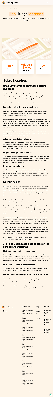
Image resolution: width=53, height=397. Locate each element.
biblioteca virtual (13, 142)
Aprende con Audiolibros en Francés (27, 321)
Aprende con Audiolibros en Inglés (27, 311)
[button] (47, 2)
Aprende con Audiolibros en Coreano (27, 347)
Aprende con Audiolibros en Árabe (27, 350)
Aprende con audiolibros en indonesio (27, 371)
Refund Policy (47, 327)
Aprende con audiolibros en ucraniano (27, 374)
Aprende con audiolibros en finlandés (27, 384)
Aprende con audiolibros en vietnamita (27, 381)
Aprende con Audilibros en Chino (28, 337)
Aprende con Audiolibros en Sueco (27, 354)
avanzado (37, 146)
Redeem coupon (46, 313)
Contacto (46, 334)
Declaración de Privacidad (47, 330)
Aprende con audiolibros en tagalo (27, 377)
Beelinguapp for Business (47, 320)
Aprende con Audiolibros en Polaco (27, 357)
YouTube (38, 318)
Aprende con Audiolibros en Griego (27, 367)
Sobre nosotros (47, 310)
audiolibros (6, 115)
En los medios (47, 322)
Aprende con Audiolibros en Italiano (27, 324)
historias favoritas (39, 103)
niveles (32, 144)
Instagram (38, 313)
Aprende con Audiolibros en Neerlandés (27, 360)
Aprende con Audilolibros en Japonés (27, 331)
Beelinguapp (5, 8)
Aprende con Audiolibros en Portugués (27, 317)
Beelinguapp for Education (47, 316)
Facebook (38, 311)
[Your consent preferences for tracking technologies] (51, 395)
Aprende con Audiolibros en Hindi (27, 340)
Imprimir (46, 324)
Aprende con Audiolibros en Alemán (27, 328)
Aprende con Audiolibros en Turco (27, 344)
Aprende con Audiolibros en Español (27, 314)
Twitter (37, 316)
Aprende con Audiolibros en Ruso (27, 335)
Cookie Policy (47, 332)
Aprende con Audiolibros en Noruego (27, 364)
